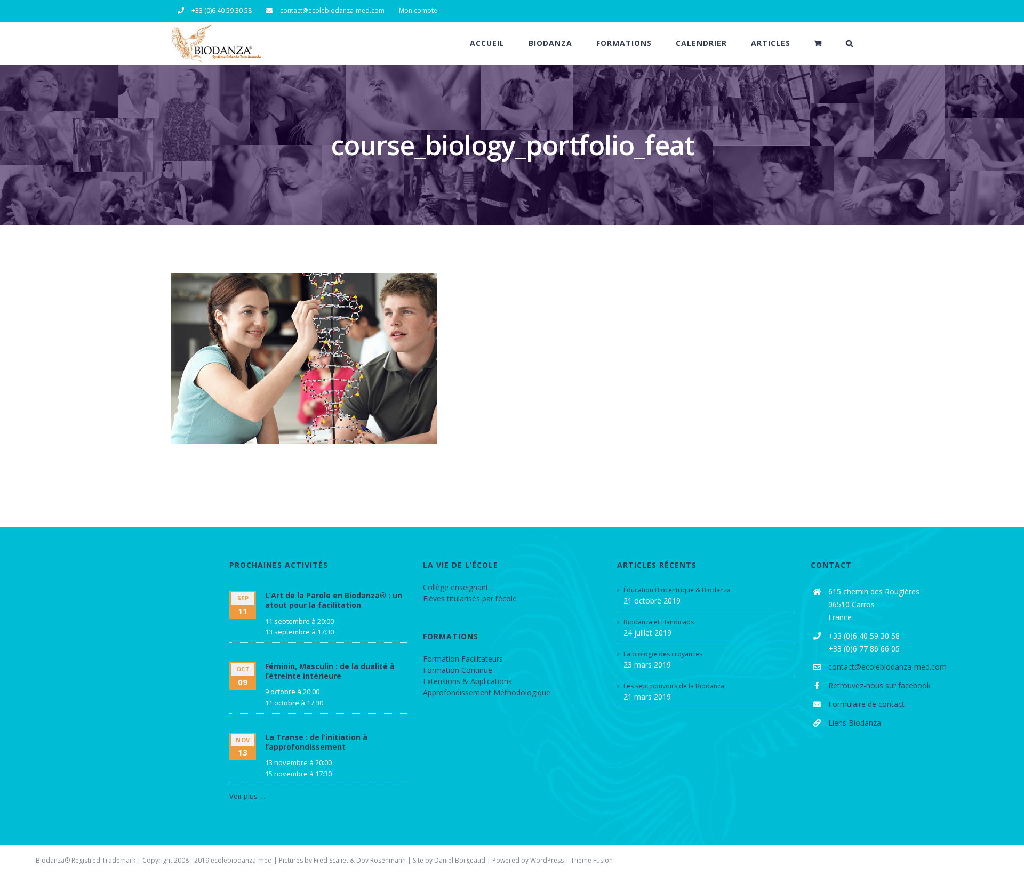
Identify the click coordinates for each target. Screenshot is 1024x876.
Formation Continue (457, 670)
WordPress (547, 860)
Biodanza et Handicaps (658, 621)
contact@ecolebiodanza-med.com (887, 667)
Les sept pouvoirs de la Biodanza (673, 685)
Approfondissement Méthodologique (486, 692)
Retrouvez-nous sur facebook (879, 685)
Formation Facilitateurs (463, 659)
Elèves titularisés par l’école (470, 598)
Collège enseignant (456, 587)
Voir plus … (247, 796)
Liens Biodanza (854, 723)
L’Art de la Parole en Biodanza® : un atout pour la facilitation (333, 600)
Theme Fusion (592, 860)
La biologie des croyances (662, 653)
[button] (849, 43)
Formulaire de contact (866, 704)
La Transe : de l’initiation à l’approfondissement (316, 742)
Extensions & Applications (467, 681)
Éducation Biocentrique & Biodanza (677, 589)
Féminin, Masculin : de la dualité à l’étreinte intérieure (330, 671)
